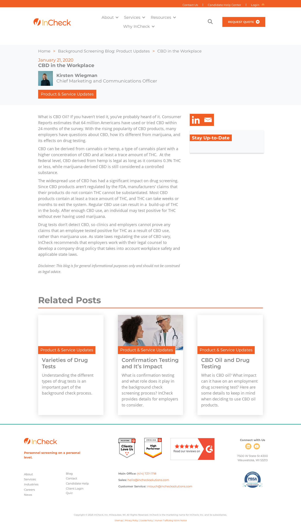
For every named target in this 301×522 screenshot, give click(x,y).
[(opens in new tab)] (127, 448)
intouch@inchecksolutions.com (169, 486)
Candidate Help (77, 483)
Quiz (69, 493)
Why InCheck (136, 26)
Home (44, 51)
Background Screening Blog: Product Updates (104, 51)
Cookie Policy (146, 520)
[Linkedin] (196, 120)
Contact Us (190, 5)
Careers (29, 489)
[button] (117, 17)
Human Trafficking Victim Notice (171, 520)
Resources (161, 17)
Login (255, 5)
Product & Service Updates (67, 94)
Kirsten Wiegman (76, 75)
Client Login (75, 488)
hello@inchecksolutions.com (148, 480)
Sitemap (119, 520)
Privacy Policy (131, 520)
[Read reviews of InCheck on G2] (193, 449)
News (28, 494)
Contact (71, 478)
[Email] (208, 120)
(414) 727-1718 (146, 473)
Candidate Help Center (224, 5)
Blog (69, 473)
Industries (31, 484)
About (108, 17)
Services (132, 17)
